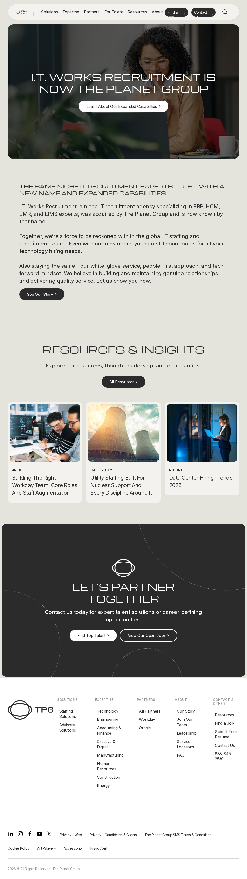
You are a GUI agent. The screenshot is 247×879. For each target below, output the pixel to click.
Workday (147, 719)
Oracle (145, 727)
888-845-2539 (224, 756)
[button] (49, 11)
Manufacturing (110, 755)
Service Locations (185, 744)
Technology (107, 711)
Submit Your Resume (226, 734)
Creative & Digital (106, 744)
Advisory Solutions (67, 727)
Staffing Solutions (67, 714)
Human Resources (106, 766)
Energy (103, 785)
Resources (224, 715)
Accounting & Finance (109, 730)
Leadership (186, 733)
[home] (21, 12)
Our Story (186, 711)
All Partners (149, 711)
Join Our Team (185, 722)
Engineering (107, 719)
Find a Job (224, 723)
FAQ (181, 755)
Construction (108, 777)
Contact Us (225, 745)
